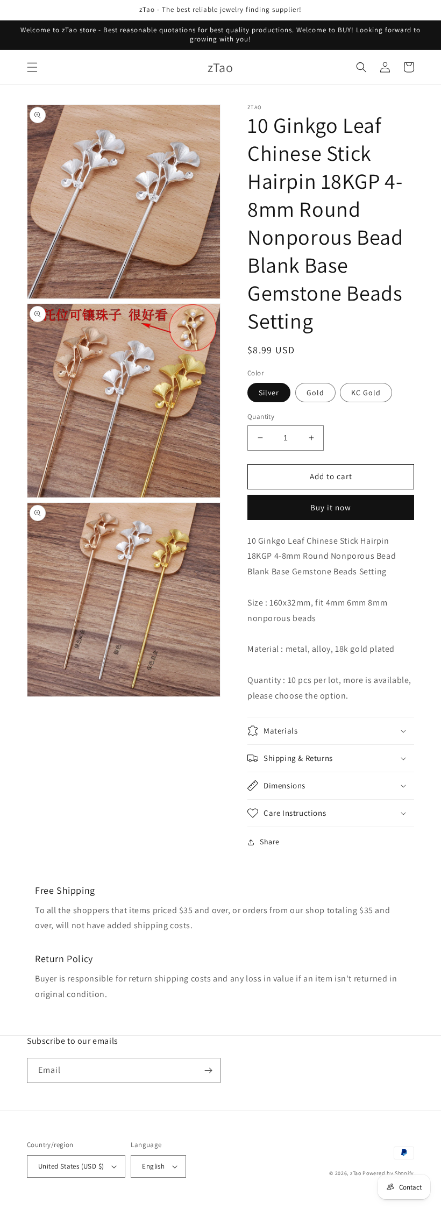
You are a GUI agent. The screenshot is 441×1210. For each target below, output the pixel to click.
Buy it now (330, 507)
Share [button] (270, 841)
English (153, 1166)
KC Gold (366, 392)
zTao (355, 1173)
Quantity (260, 416)
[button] (32, 67)
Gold (315, 392)
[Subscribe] (208, 1070)
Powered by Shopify (388, 1173)
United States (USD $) (71, 1166)
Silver (269, 392)
